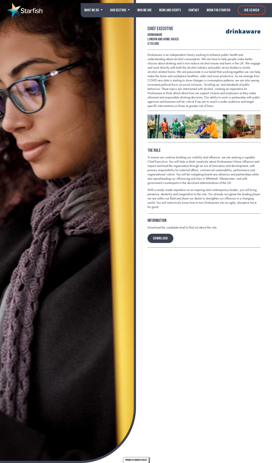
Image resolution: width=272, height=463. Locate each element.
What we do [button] (92, 10)
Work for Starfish (218, 10)
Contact (193, 10)
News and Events (170, 10)
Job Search (251, 10)
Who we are (144, 10)
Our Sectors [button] (118, 10)
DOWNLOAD (160, 238)
